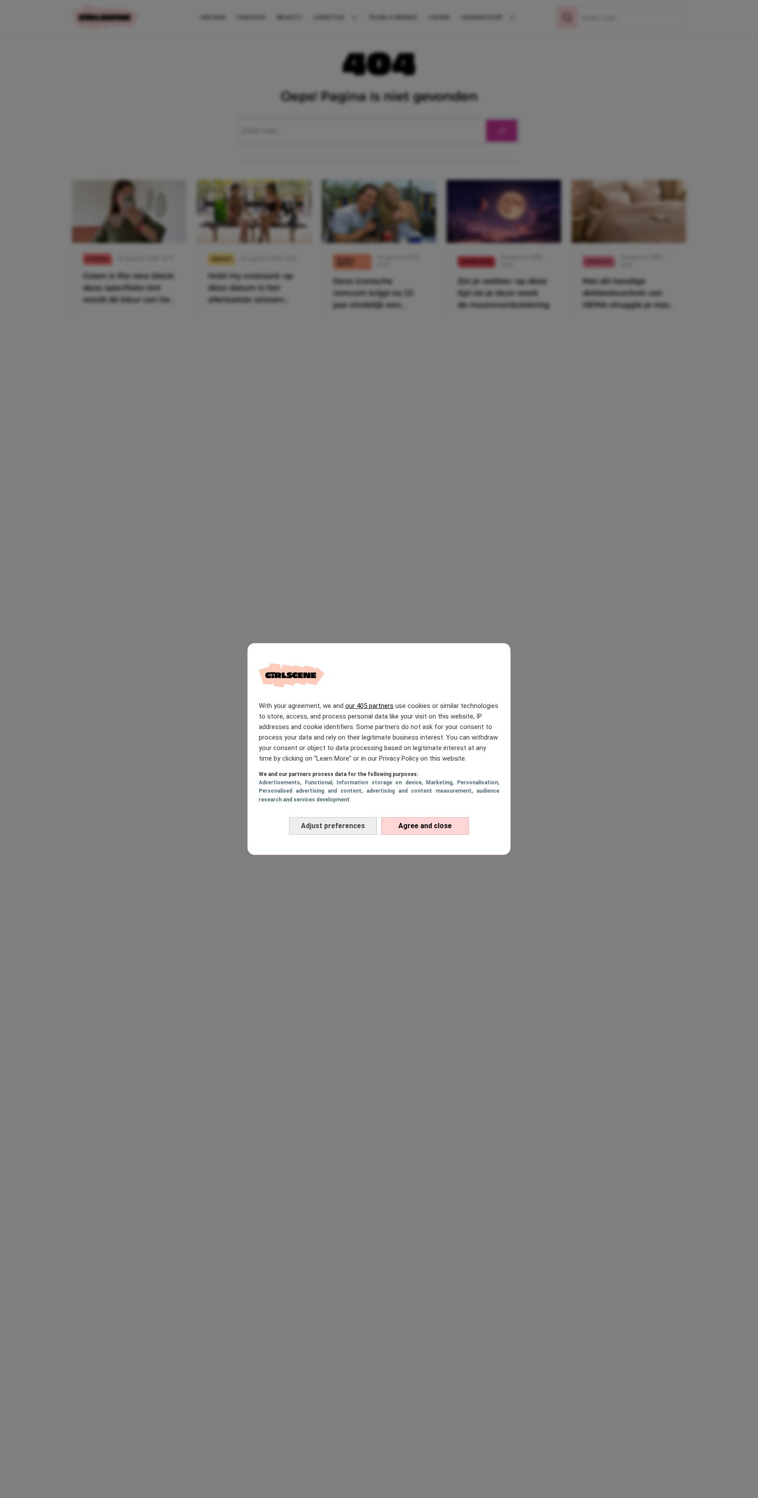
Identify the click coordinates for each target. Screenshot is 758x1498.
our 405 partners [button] (369, 706)
